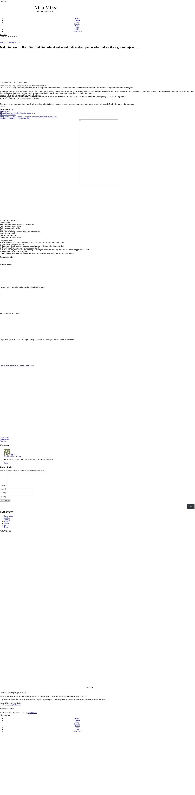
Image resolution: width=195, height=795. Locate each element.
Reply (6, 463)
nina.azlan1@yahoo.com (13, 705)
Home (77, 18)
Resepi (77, 22)
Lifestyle (77, 20)
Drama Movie (77, 31)
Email (2, 493)
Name (2, 489)
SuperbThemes (32, 713)
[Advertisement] (61, 65)
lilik (12, 454)
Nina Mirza (45, 8)
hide (12, 109)
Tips (77, 28)
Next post (3, 441)
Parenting (77, 24)
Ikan (7, 437)
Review (77, 26)
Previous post (4, 439)
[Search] (190, 506)
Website (2, 496)
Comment (4, 485)
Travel (77, 29)
